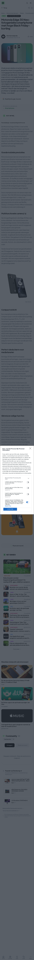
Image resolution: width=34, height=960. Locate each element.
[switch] (27, 482)
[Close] (30, 448)
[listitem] (17, 478)
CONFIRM (10, 509)
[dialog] (17, 480)
